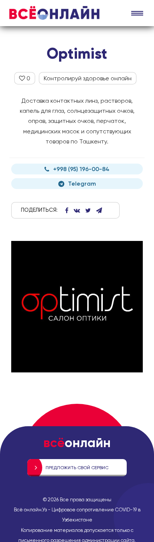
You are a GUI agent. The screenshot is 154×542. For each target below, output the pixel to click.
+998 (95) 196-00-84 (81, 169)
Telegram (82, 183)
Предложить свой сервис (77, 467)
